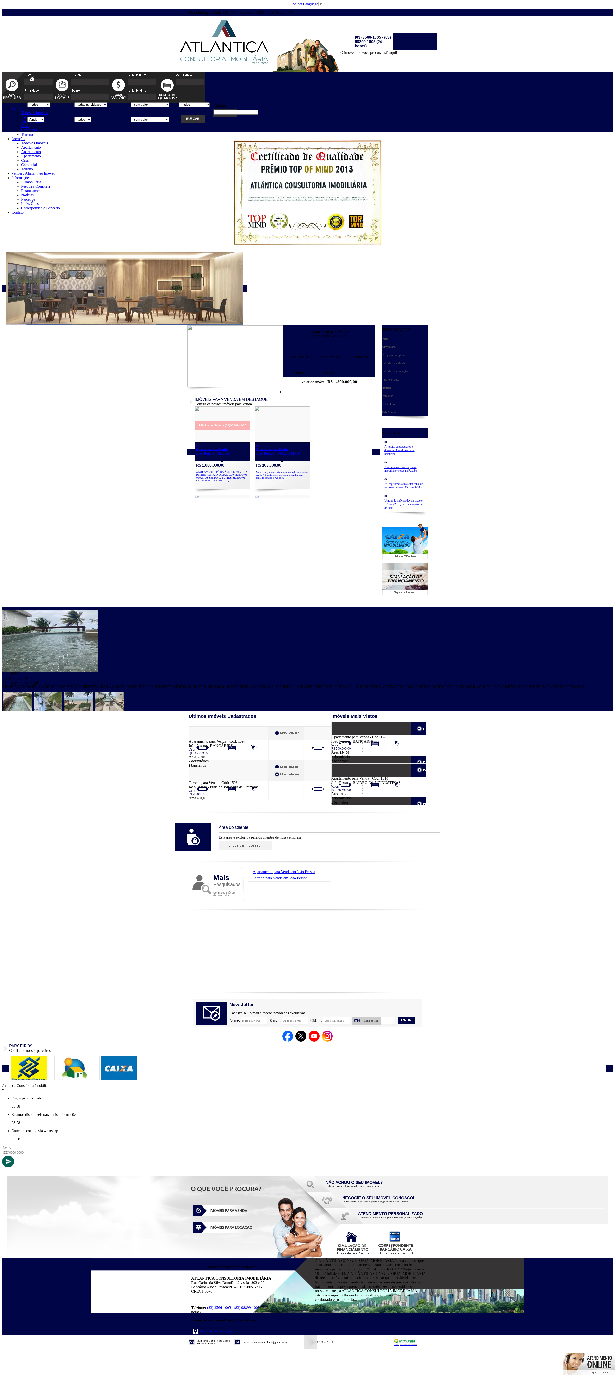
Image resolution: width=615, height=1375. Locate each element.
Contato (18, 212)
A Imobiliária (31, 182)
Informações (21, 178)
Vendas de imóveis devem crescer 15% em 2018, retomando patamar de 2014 (403, 504)
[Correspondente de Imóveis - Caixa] (405, 557)
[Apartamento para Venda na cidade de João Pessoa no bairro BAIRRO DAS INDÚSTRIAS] (349, 775)
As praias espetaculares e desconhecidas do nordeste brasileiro (399, 450)
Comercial (29, 130)
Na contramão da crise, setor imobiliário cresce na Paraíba (400, 468)
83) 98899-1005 (247, 1308)
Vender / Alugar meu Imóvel (33, 173)
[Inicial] (224, 68)
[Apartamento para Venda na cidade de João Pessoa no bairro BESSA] (235, 386)
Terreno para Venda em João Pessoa (280, 878)
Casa (25, 126)
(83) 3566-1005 (219, 1308)
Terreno (27, 134)
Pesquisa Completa (35, 186)
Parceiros (28, 199)
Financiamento (32, 191)
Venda (16, 108)
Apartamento (31, 147)
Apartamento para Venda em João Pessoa (284, 872)
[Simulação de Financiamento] (405, 594)
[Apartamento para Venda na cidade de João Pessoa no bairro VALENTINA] (282, 441)
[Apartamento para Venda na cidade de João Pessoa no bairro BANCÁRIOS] (206, 738)
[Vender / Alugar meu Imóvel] (377, 1203)
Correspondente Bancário (40, 208)
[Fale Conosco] (360, 1187)
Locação (18, 139)
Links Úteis (30, 204)
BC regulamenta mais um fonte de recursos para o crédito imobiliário (403, 485)
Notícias (27, 195)
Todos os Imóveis (34, 113)
